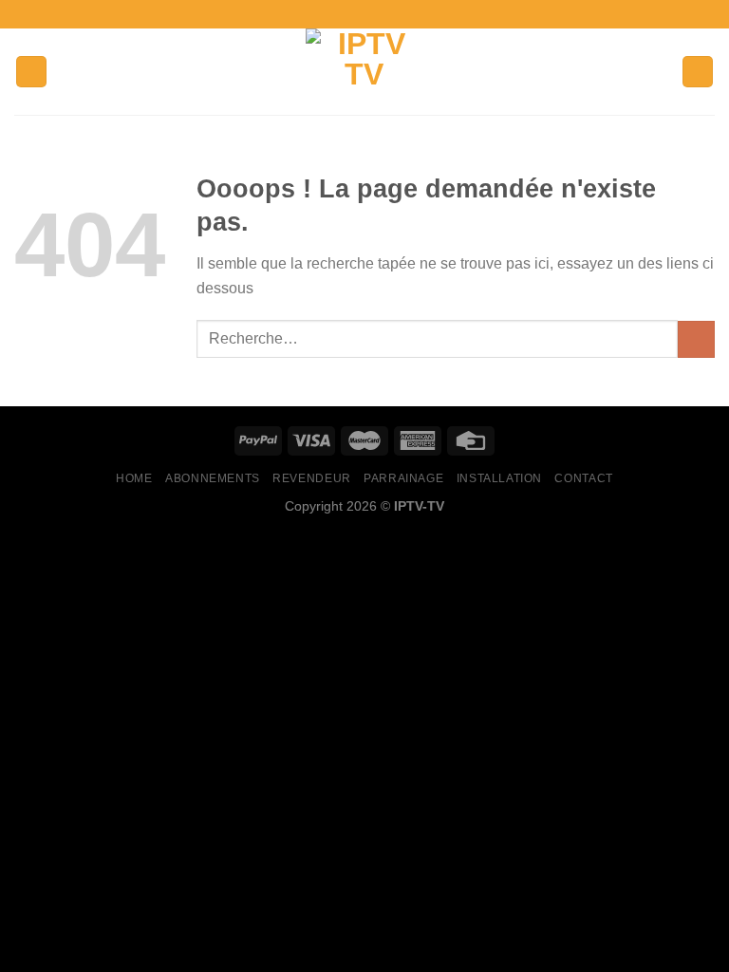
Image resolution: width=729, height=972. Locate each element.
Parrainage (403, 478)
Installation (499, 478)
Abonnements (212, 478)
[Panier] (697, 71)
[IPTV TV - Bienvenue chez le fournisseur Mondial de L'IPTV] (364, 71)
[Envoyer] (696, 339)
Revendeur (311, 478)
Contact (583, 478)
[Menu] (31, 71)
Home (134, 478)
